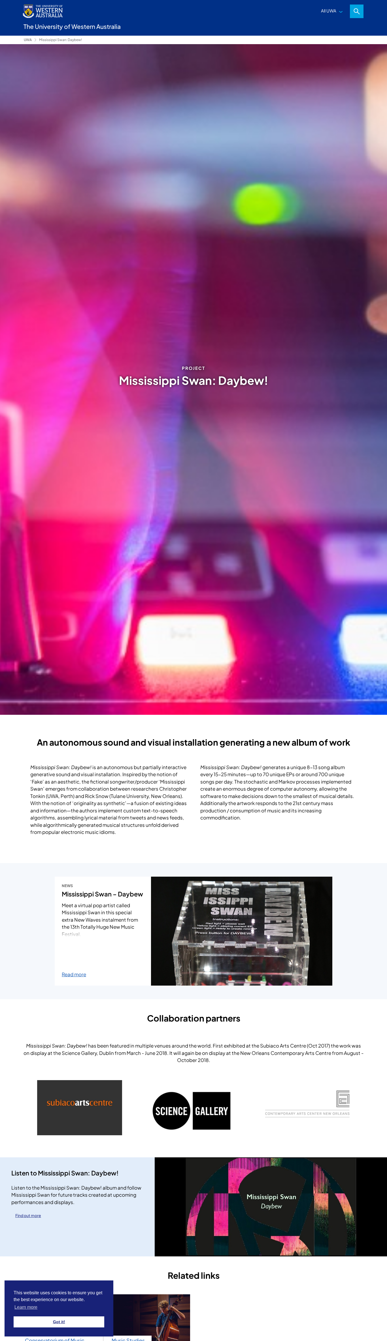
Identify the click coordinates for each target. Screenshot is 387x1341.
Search (356, 11)
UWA (28, 40)
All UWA (328, 10)
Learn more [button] (25, 1307)
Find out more (28, 1215)
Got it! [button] (59, 1321)
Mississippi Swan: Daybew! (60, 40)
